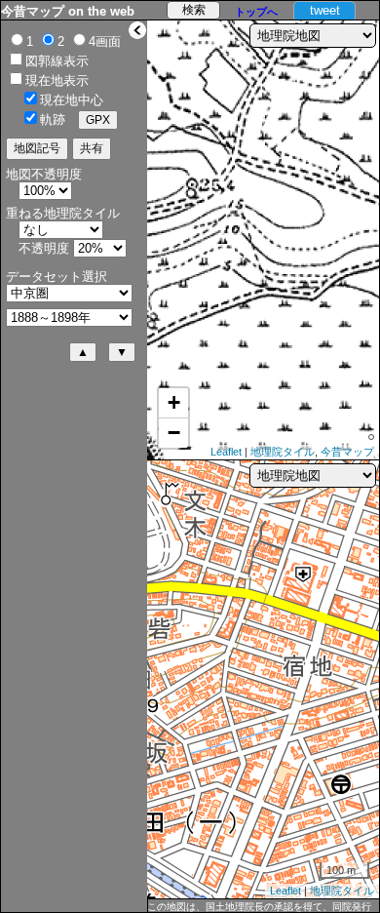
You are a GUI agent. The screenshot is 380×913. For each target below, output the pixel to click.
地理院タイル (282, 451)
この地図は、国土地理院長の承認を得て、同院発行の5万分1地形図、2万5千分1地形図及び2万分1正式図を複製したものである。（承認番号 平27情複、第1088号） (260, 907)
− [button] (174, 432)
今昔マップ (347, 451)
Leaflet (226, 451)
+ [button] (174, 402)
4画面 (105, 41)
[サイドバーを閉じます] (137, 30)
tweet (325, 10)
